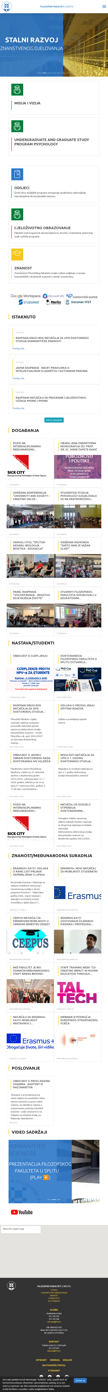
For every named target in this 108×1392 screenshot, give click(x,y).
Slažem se (80, 1380)
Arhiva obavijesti (54, 420)
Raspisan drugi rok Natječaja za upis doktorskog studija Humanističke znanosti (52, 339)
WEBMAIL (55, 1360)
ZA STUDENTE (54, 1301)
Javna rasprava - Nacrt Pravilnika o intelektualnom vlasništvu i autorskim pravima (52, 369)
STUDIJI (54, 1290)
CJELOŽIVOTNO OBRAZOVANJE (54, 1293)
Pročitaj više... (19, 348)
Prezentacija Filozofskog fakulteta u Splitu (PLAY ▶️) (40, 1170)
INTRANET (41, 1360)
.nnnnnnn (13, 119)
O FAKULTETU (54, 1298)
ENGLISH (67, 1360)
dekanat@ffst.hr (54, 1351)
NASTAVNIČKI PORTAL (54, 1365)
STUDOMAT (54, 1370)
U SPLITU (56, 6)
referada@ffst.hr (54, 1322)
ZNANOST (54, 1295)
